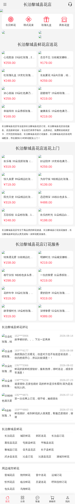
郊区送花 (41, 435)
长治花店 (10, 435)
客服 (37, 501)
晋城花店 (10, 475)
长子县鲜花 (47, 449)
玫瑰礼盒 (46, 25)
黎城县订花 (11, 449)
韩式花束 (28, 25)
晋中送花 (41, 475)
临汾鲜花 (25, 481)
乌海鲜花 (25, 488)
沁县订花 (28, 456)
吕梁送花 (41, 481)
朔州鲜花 (25, 475)
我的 (67, 501)
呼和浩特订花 (59, 481)
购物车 (52, 501)
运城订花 (57, 475)
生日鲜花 (11, 25)
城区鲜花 (25, 435)
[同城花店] (4, 4)
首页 (7, 501)
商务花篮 (64, 25)
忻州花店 (10, 481)
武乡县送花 (11, 456)
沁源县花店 (44, 456)
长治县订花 (58, 435)
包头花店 (10, 488)
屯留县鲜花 (29, 442)
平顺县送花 (47, 442)
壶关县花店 (29, 449)
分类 (22, 501)
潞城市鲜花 (63, 456)
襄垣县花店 (11, 442)
